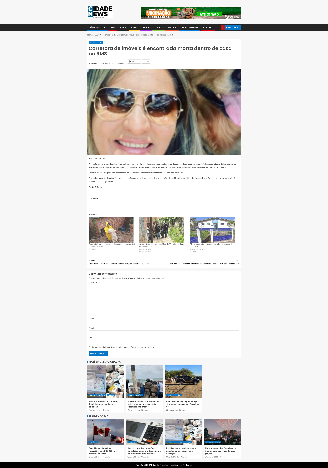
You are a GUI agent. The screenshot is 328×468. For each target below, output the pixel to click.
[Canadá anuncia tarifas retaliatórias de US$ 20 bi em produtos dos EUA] (105, 432)
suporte (107, 410)
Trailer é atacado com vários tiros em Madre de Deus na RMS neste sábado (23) (204, 262)
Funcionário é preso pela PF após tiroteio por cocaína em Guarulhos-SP (183, 404)
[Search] (218, 27)
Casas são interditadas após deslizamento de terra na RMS (112, 244)
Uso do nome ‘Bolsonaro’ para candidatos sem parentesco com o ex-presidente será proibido (144, 451)
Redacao (94, 63)
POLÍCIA (92, 42)
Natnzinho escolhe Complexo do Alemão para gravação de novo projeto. (220, 451)
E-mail (92, 328)
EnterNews (175, 465)
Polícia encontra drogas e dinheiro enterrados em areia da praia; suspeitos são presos (144, 404)
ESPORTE (158, 27)
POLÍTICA (172, 27)
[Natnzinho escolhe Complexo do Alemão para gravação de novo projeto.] (222, 432)
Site (90, 337)
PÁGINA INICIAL (97, 27)
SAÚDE (146, 27)
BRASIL (134, 27)
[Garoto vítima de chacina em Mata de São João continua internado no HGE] (163, 230)
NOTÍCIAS (101, 395)
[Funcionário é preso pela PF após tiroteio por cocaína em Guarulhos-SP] (183, 381)
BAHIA (123, 27)
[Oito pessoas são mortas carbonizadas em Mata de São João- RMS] (214, 230)
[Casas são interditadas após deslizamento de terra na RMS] (113, 230)
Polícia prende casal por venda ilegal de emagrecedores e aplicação (104, 404)
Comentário (94, 282)
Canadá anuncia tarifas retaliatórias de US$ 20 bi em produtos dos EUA (103, 451)
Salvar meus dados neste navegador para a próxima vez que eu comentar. (123, 347)
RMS (113, 27)
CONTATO (208, 27)
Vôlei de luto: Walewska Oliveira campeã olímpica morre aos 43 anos (119, 262)
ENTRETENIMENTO (190, 27)
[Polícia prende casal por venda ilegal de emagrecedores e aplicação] (105, 381)
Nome (92, 318)
